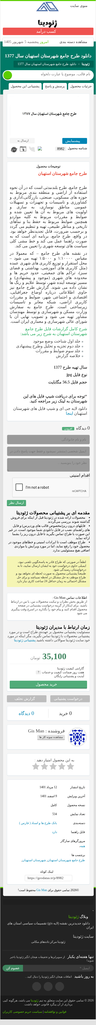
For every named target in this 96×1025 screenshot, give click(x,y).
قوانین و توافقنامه (55, 1011)
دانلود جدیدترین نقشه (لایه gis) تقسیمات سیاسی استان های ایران (50, 925)
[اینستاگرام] (48, 986)
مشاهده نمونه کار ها (51, 737)
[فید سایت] (36, 986)
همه (82, 846)
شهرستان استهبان (34, 860)
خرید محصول (47, 684)
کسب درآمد (46, 31)
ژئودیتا (35, 1000)
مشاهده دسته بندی (73, 42)
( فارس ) (25, 823)
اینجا (69, 413)
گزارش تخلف (25, 699)
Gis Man (41, 890)
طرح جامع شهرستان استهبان (66, 860)
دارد (54, 832)
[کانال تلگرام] (59, 986)
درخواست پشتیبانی (68, 699)
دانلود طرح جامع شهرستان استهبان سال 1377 (47, 64)
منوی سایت (79, 6)
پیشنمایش (73, 141)
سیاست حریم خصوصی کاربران (22, 1011)
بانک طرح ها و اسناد (44, 823)
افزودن (68, 428)
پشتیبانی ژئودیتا (25, 640)
